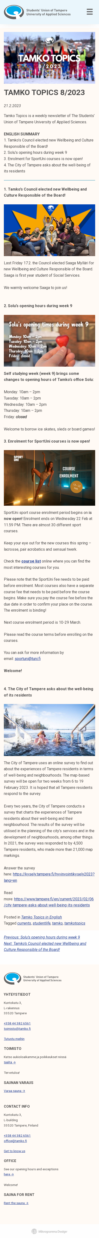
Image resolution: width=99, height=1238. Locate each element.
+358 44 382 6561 (17, 1023)
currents (24, 923)
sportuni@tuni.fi (28, 658)
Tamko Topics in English (41, 917)
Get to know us (14, 1151)
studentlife (41, 923)
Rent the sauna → (16, 1203)
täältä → (10, 1062)
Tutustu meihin (14, 1039)
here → (9, 1174)
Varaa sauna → (14, 1091)
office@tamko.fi (15, 1141)
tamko (57, 923)
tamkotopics (74, 923)
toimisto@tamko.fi (17, 1028)
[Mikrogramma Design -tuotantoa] (49, 1231)
